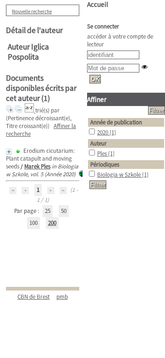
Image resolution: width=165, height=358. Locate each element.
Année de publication (116, 122)
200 (52, 223)
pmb (62, 297)
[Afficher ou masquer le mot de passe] (145, 67)
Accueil (97, 4)
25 (47, 211)
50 (63, 211)
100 (33, 223)
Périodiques (104, 164)
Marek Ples (37, 166)
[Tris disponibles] (30, 110)
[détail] (9, 152)
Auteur (98, 143)
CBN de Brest (33, 297)
